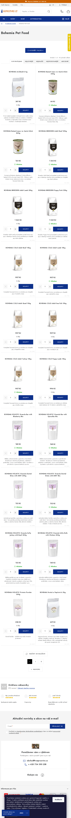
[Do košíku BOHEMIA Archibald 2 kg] (26, 110)
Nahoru (36, 669)
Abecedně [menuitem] (65, 61)
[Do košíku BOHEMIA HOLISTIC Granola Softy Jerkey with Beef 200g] (26, 571)
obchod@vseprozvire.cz (37, 760)
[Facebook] (42, 775)
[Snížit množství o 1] (5, 110)
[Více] (65, 19)
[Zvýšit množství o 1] (15, 110)
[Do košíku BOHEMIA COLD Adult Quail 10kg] (26, 342)
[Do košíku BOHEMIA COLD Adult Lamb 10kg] (60, 286)
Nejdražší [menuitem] (39, 61)
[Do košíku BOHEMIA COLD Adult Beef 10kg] (26, 286)
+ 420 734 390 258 (62, 11)
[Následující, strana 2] (35, 661)
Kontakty (15, 5)
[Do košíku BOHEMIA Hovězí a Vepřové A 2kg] (60, 631)
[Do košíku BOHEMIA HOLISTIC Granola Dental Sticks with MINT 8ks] (60, 512)
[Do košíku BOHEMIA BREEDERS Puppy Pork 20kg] (60, 229)
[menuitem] (5, 19)
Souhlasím (58, 800)
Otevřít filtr (35, 50)
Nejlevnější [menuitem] (29, 61)
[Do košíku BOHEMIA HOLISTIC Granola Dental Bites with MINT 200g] (26, 512)
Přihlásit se (57, 726)
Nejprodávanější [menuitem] (52, 61)
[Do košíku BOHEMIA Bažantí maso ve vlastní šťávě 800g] (26, 169)
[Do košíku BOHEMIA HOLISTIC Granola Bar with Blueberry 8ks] (26, 453)
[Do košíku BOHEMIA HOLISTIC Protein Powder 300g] (26, 631)
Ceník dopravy (5, 5)
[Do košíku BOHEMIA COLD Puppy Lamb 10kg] (60, 397)
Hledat (48, 11)
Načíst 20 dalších (37, 654)
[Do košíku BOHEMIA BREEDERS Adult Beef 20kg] (60, 169)
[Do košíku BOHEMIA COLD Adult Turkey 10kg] (26, 397)
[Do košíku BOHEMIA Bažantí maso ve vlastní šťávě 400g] (60, 110)
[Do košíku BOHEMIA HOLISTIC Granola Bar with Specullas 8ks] (60, 453)
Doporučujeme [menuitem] (16, 61)
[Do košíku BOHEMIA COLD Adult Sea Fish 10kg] (60, 342)
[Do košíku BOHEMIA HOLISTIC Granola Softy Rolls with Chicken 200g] (60, 571)
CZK (53, 5)
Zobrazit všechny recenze (26, 688)
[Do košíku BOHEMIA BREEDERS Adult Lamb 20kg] (26, 229)
